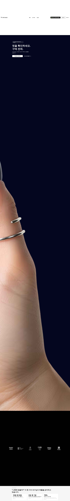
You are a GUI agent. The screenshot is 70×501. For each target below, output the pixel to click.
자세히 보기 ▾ (14, 498)
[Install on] (55, 17)
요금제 (38, 17)
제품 (29, 17)
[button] (68, 18)
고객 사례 (33, 17)
